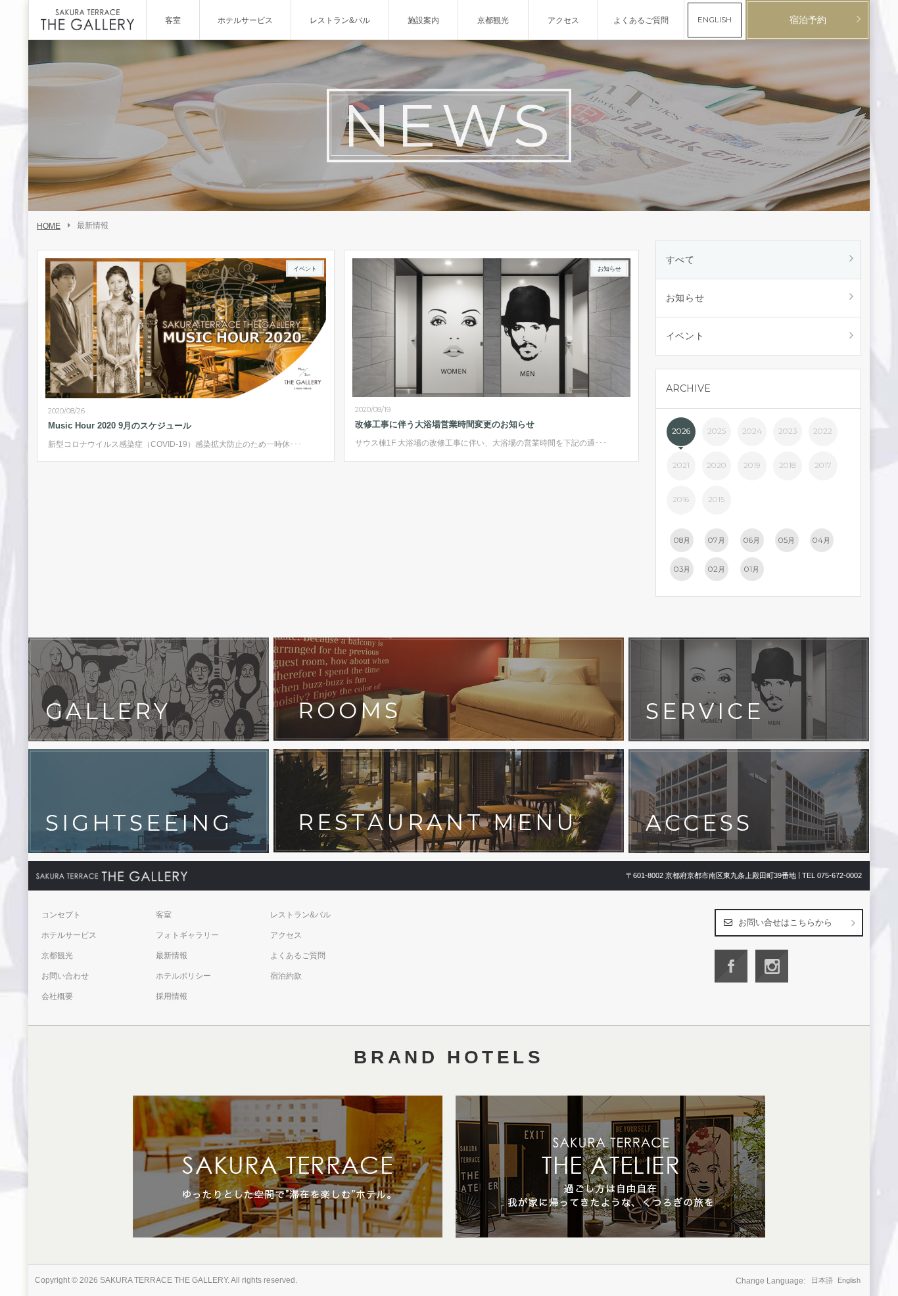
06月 (752, 540)
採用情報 (171, 996)
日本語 (822, 1280)
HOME (48, 225)
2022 (822, 431)
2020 (716, 465)
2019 (752, 465)
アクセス (286, 935)
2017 (823, 465)
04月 (821, 540)
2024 (752, 431)
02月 (716, 569)
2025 (716, 431)
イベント (685, 336)
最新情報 (171, 955)
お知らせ (685, 297)
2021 (681, 465)
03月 (682, 569)
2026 (681, 431)
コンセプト (61, 914)
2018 (787, 465)
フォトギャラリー (187, 935)
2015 (716, 499)
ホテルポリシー (183, 976)
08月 (682, 540)
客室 (164, 914)
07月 (716, 540)
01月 (751, 569)
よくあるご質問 (297, 955)
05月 (786, 540)
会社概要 (57, 996)
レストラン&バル (300, 914)
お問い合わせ (65, 976)
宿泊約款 (286, 976)
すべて (680, 259)
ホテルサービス (69, 935)
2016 (681, 499)
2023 (787, 431)
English (849, 1280)
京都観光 (57, 955)
